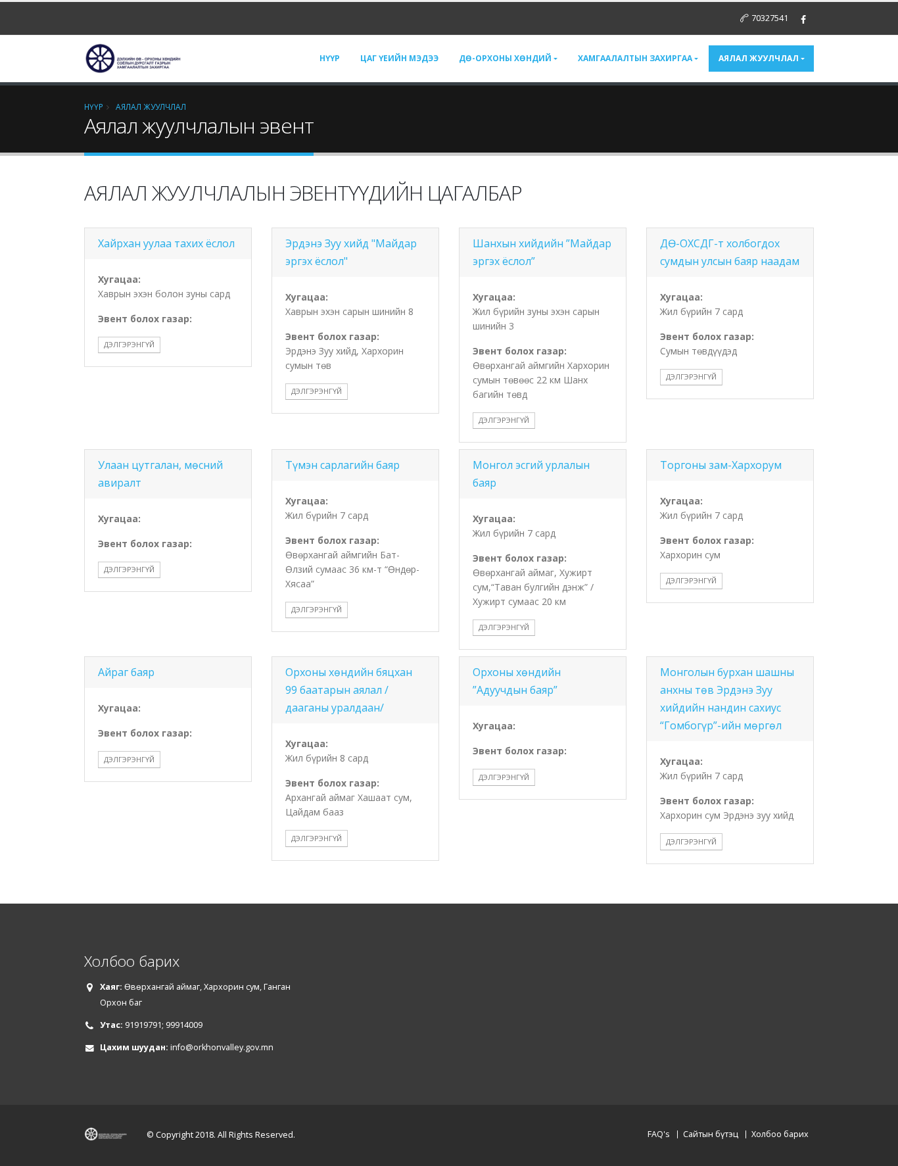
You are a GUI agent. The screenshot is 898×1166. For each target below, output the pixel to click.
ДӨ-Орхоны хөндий (505, 58)
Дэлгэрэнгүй (129, 344)
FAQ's (659, 1134)
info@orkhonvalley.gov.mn (221, 1047)
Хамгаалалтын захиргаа (635, 58)
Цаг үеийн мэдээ (399, 58)
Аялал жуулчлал (759, 58)
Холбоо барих (780, 1134)
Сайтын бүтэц (710, 1134)
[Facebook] (803, 20)
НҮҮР (93, 106)
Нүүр (329, 58)
